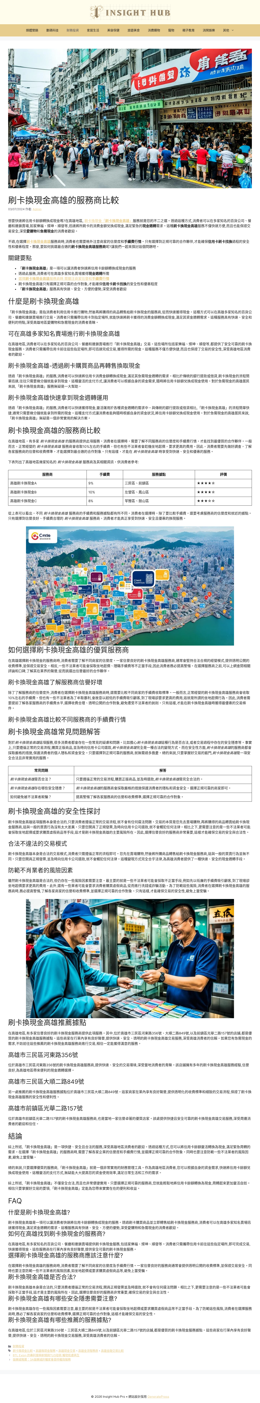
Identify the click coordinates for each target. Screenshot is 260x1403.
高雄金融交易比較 (112, 1350)
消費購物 (154, 30)
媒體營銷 (32, 30)
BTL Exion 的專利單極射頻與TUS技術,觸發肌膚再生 (46, 1355)
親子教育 (188, 30)
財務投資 (73, 30)
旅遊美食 (134, 30)
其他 (226, 30)
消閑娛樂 (209, 30)
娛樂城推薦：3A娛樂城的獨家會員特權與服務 (42, 1359)
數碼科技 (52, 30)
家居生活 (93, 30)
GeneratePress (158, 1397)
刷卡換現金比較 (23, 1350)
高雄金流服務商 (88, 1350)
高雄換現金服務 (45, 1350)
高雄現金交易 (66, 1350)
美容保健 (113, 30)
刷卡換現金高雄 (38, 242)
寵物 (171, 30)
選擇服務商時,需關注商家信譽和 (63, 279)
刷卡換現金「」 (108, 221)
